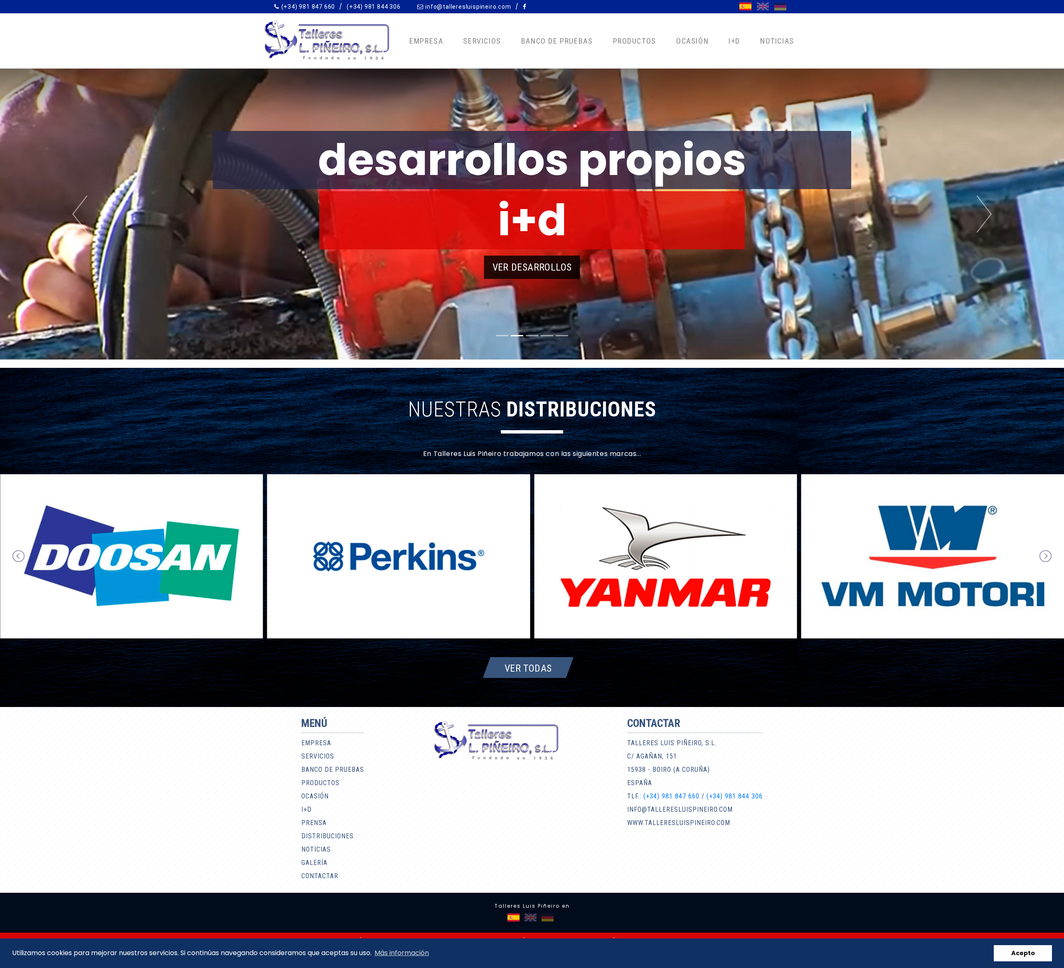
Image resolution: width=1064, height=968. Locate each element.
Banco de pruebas (557, 41)
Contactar (319, 876)
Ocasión (692, 41)
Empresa (426, 41)
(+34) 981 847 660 (308, 6)
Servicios (482, 41)
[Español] (745, 6)
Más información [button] (401, 953)
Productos (634, 41)
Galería (314, 863)
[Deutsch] (780, 6)
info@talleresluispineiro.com (468, 6)
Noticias (777, 41)
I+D (734, 41)
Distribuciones (327, 836)
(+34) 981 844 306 (374, 6)
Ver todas (528, 668)
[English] (763, 6)
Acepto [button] (1023, 953)
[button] (80, 214)
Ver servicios (533, 267)
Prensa (314, 823)
